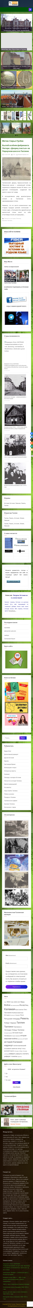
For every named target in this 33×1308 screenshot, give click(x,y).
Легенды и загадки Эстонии (12, 777)
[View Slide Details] (10, 276)
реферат (12, 1054)
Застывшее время (15, 1005)
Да (6, 1073)
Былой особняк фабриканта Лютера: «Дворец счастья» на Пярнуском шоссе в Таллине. (16, 148)
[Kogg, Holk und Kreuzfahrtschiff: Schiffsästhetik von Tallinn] (16, 828)
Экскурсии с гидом (10, 807)
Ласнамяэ (8, 1013)
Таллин (21, 1022)
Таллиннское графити (10, 800)
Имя (11, 955)
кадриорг (8, 1045)
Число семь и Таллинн (21, 114)
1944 (8, 1002)
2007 (18, 1002)
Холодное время (8, 1033)
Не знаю (8, 1080)
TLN (14, 154)
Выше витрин (22, 114)
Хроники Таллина (22, 118)
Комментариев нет (23, 155)
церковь (20, 1056)
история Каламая (13, 1042)
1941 (5, 1002)
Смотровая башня (9, 638)
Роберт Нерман (10, 1023)
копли (15, 1045)
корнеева (7, 627)
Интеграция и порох (10, 767)
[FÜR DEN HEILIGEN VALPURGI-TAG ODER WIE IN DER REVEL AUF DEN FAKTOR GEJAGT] (16, 880)
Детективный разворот (11, 754)
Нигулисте (12, 1015)
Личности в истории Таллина (12, 218)
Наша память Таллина (10, 790)
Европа (6, 761)
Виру (23, 1002)
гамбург (6, 635)
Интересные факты (10, 771)
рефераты (18, 1054)
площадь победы (18, 1051)
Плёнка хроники (9, 794)
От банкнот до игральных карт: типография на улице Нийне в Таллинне (20, 1121)
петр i (20, 1048)
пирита (12, 1051)
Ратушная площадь (12, 1019)
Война (7, 1005)
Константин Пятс (21, 1009)
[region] (16, 276)
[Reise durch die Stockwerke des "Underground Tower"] (16, 845)
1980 (12, 1002)
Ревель (24, 1018)
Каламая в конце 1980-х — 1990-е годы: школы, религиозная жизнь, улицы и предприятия (14, 1279)
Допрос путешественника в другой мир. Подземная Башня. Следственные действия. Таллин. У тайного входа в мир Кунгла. (29, 114)
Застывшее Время (9, 764)
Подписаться (16, 987)
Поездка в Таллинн (10, 797)
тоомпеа (14, 1056)
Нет (7, 1076)
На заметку (7, 787)
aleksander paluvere (10, 631)
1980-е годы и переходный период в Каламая (15, 457)
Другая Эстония (9, 757)
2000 (15, 1002)
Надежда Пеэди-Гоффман (31, 114)
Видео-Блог (7, 751)
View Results (16, 1087)
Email (11, 963)
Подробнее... (12, 611)
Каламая (7, 774)
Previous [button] (6, 275)
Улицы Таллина (18, 1030)
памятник (14, 1048)
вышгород (20, 1038)
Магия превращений (10, 784)
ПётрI (22, 1015)
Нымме (17, 1015)
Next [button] (26, 275)
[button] (31, 433)
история (25, 1038)
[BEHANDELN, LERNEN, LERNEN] (16, 862)
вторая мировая (16, 1035)
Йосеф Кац (23, 1005)
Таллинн (8, 1026)
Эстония (15, 1033)
